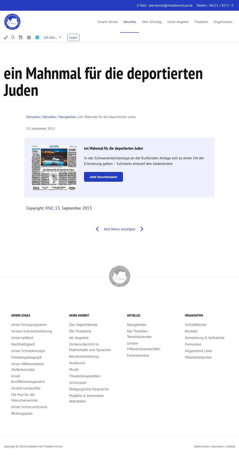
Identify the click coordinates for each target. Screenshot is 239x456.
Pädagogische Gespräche (89, 389)
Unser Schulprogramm (29, 324)
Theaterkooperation (85, 376)
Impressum (217, 446)
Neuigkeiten (67, 117)
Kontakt (191, 331)
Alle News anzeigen (119, 229)
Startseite (33, 117)
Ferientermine (138, 355)
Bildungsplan (22, 413)
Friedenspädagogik (26, 357)
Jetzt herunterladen (103, 177)
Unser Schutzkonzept (28, 350)
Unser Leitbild (22, 337)
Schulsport (77, 382)
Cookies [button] (230, 446)
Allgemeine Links (198, 350)
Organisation (223, 22)
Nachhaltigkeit (23, 344)
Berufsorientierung (84, 356)
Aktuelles (129, 22)
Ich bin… (51, 37)
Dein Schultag (152, 22)
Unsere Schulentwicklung (31, 331)
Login (73, 37)
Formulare (193, 344)
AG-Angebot (78, 337)
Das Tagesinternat (83, 324)
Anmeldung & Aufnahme (205, 337)
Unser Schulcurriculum (29, 406)
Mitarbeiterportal (198, 357)
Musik (74, 369)
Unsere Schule (108, 22)
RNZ (49, 208)
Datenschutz (201, 446)
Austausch (77, 362)
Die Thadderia (80, 331)
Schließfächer (196, 324)
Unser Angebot (178, 22)
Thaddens (201, 22)
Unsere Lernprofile (25, 388)
